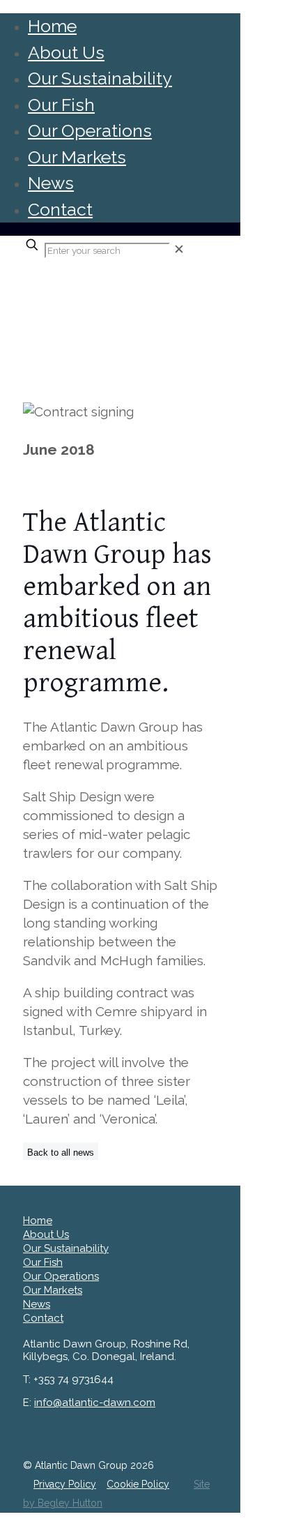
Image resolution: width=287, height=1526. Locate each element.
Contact (60, 209)
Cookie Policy (138, 1484)
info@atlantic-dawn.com (94, 1402)
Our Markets (77, 156)
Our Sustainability (100, 78)
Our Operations (90, 130)
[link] (179, 249)
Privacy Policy (64, 1484)
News (51, 182)
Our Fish (61, 104)
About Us (66, 52)
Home (52, 25)
